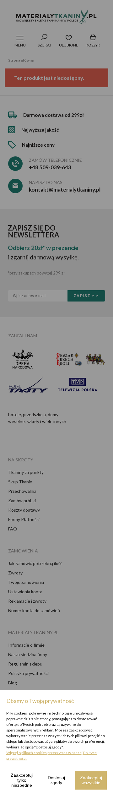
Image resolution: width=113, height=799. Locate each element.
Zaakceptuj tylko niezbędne (22, 780)
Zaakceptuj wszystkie (91, 780)
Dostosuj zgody (56, 780)
